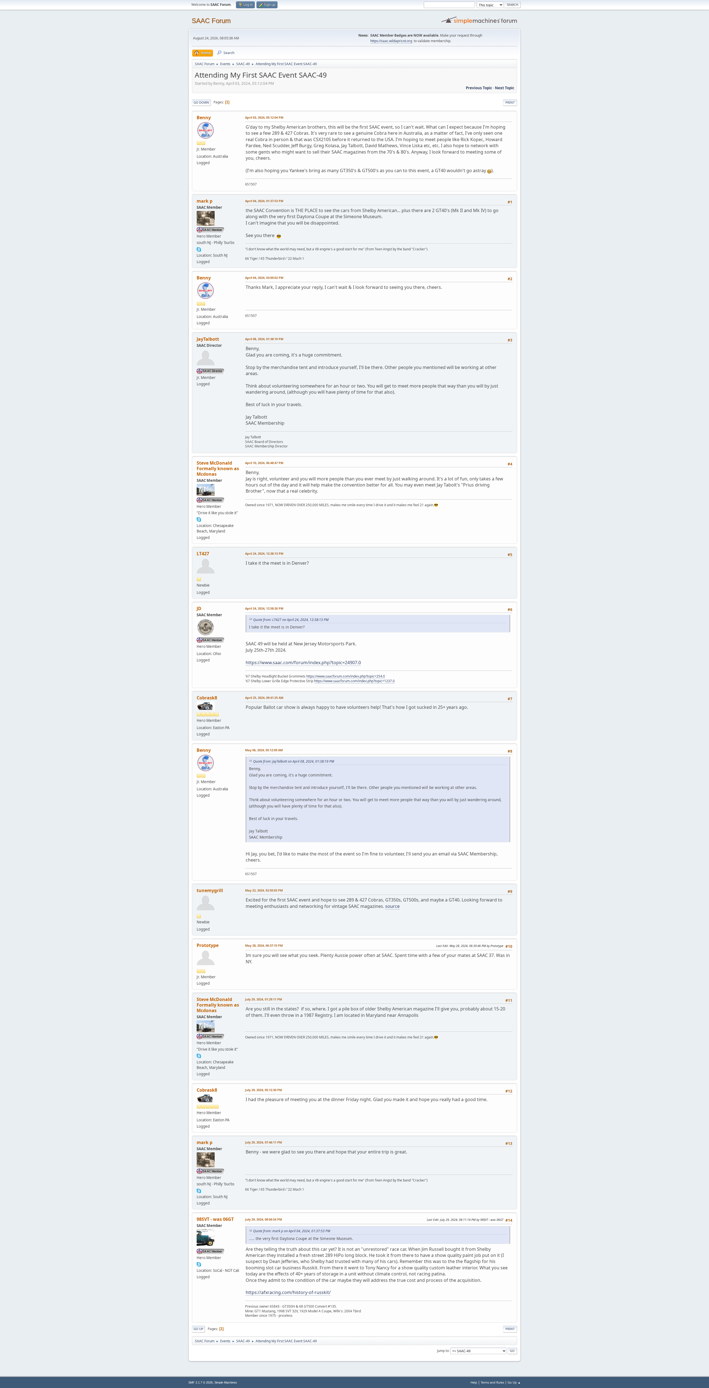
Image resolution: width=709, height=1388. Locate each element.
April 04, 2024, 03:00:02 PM (264, 278)
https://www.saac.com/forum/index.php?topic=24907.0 (303, 662)
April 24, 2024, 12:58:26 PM (264, 608)
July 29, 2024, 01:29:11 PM (263, 999)
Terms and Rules (492, 1382)
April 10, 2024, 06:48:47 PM (264, 463)
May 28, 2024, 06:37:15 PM (264, 945)
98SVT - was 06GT (215, 1219)
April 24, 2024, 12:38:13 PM (264, 553)
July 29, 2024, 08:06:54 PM (263, 1219)
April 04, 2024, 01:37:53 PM (264, 201)
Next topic (504, 87)
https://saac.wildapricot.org (391, 41)
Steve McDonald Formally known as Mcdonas (218, 468)
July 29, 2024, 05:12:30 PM (263, 1090)
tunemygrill (210, 890)
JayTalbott (208, 339)
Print (510, 102)
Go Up (198, 1329)
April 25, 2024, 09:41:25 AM (264, 698)
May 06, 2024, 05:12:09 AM (264, 750)
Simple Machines (225, 1382)
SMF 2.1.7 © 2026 (200, 1382)
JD (199, 608)
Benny (204, 117)
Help (474, 1382)
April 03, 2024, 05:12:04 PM (264, 117)
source (392, 906)
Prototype (208, 945)
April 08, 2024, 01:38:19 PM (264, 339)
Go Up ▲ (514, 1382)
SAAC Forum (211, 20)
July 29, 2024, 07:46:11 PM (263, 1142)
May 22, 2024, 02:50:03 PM (264, 890)
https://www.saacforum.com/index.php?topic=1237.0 (354, 681)
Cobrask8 (207, 698)
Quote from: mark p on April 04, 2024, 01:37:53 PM (291, 1231)
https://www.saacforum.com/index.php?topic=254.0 (345, 676)
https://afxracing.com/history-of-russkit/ (288, 1292)
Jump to (443, 1350)
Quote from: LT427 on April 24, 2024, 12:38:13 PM (290, 619)
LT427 (203, 554)
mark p (204, 201)
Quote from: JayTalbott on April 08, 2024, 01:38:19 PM (293, 761)
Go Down (201, 102)
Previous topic (479, 87)
